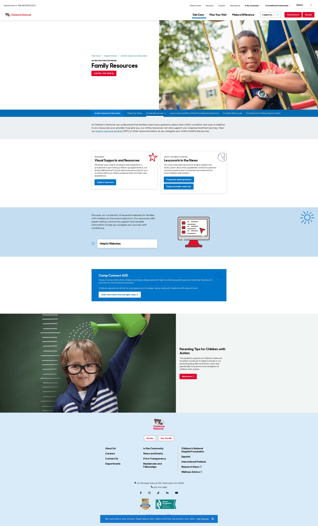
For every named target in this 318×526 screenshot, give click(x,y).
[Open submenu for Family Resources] (165, 113)
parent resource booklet (109, 131)
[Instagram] (149, 493)
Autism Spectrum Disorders (134, 56)
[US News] (145, 504)
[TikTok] (158, 493)
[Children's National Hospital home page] (19, 15)
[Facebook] (140, 493)
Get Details (203, 518)
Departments (110, 56)
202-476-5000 (160, 487)
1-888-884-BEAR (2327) (26, 5)
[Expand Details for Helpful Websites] (93, 243)
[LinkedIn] (167, 493)
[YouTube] (177, 493)
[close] (212, 518)
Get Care (96, 56)
